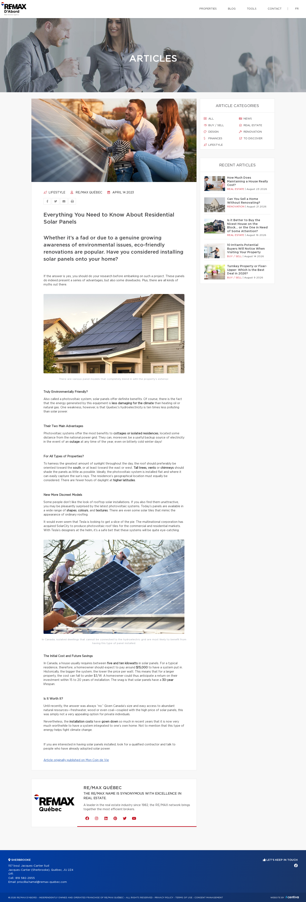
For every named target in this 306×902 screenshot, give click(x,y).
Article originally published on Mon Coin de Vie (76, 760)
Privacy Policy (164, 898)
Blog (232, 8)
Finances (215, 138)
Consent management (208, 898)
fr (297, 8)
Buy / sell (216, 125)
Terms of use (183, 898)
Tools (251, 8)
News (247, 118)
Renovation (252, 132)
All (211, 118)
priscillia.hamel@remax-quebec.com (42, 882)
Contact (275, 8)
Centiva (292, 897)
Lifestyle (56, 192)
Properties (208, 8)
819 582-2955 (25, 878)
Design (213, 132)
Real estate (252, 125)
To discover (252, 138)
